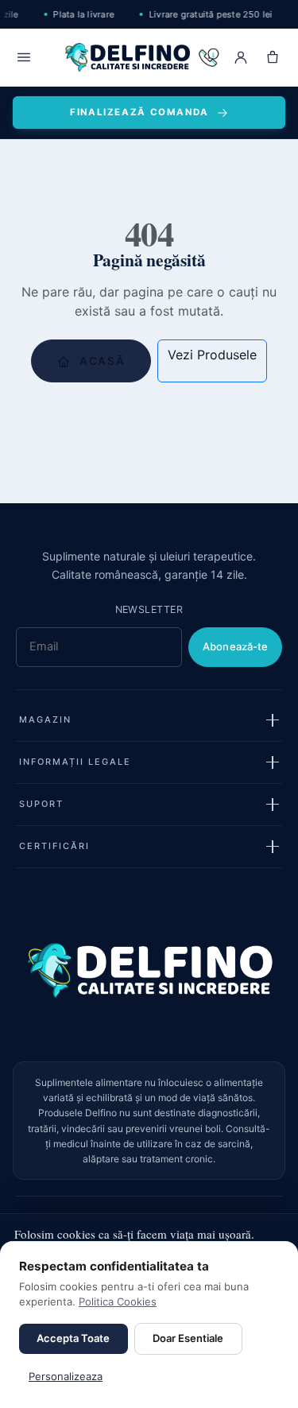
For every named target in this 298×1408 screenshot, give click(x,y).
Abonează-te (235, 646)
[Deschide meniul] (24, 57)
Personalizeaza (66, 1376)
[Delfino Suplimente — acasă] (127, 57)
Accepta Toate (73, 1338)
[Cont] (241, 57)
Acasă (101, 361)
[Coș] (272, 57)
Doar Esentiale (188, 1338)
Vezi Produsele (212, 355)
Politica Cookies (118, 1301)
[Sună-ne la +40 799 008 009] (209, 57)
